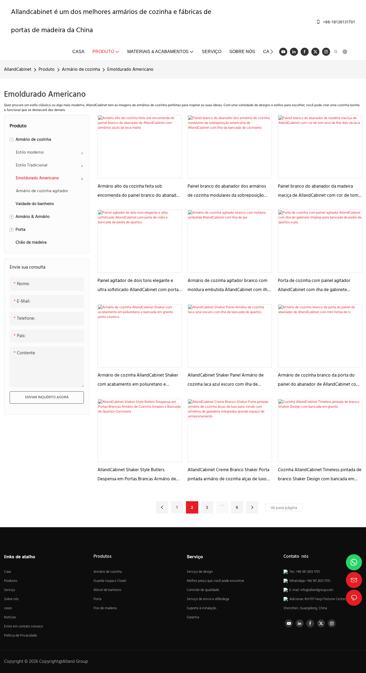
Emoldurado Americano (130, 69)
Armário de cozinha (81, 69)
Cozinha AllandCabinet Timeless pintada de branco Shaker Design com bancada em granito (319, 475)
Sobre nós (11, 599)
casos (8, 608)
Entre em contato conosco (23, 626)
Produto (47, 69)
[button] (271, 51)
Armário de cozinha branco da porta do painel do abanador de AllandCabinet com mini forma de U (319, 380)
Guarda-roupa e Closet (110, 581)
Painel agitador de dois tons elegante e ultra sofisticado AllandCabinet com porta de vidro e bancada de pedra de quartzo (138, 286)
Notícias (10, 617)
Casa (7, 572)
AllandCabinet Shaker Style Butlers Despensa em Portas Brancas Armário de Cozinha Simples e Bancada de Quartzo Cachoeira (137, 475)
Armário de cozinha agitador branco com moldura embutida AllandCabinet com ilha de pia (229, 286)
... (222, 504)
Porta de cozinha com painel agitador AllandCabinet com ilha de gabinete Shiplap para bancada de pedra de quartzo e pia (319, 286)
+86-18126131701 (338, 22)
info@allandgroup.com (316, 590)
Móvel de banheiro (107, 590)
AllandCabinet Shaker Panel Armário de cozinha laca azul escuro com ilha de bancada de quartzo (226, 380)
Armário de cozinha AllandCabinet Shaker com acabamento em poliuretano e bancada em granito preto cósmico (138, 380)
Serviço (9, 590)
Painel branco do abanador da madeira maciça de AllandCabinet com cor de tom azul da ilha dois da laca (318, 191)
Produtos (10, 581)
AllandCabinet (17, 69)
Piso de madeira (105, 608)
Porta (97, 599)
